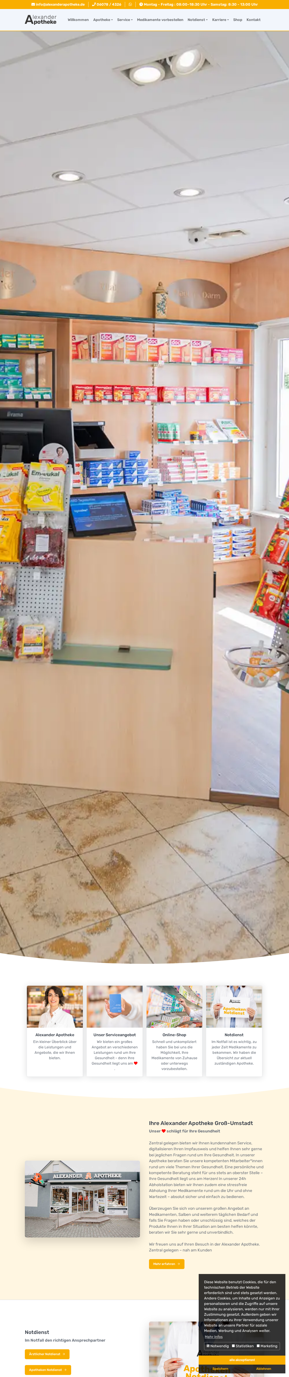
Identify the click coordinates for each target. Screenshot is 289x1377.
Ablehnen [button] (263, 1369)
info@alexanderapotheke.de (60, 4)
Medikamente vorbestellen (160, 20)
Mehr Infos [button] (214, 1337)
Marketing (268, 1346)
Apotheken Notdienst (45, 1370)
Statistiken (244, 1346)
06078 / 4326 (108, 4)
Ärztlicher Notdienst (44, 1354)
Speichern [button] (220, 1369)
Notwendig (219, 1346)
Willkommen (78, 20)
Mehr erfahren (164, 1264)
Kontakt (254, 20)
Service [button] (123, 20)
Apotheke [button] (101, 20)
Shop (237, 20)
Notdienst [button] (196, 20)
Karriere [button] (219, 20)
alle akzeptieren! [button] (242, 1360)
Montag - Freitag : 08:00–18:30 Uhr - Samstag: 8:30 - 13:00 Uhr (200, 4)
